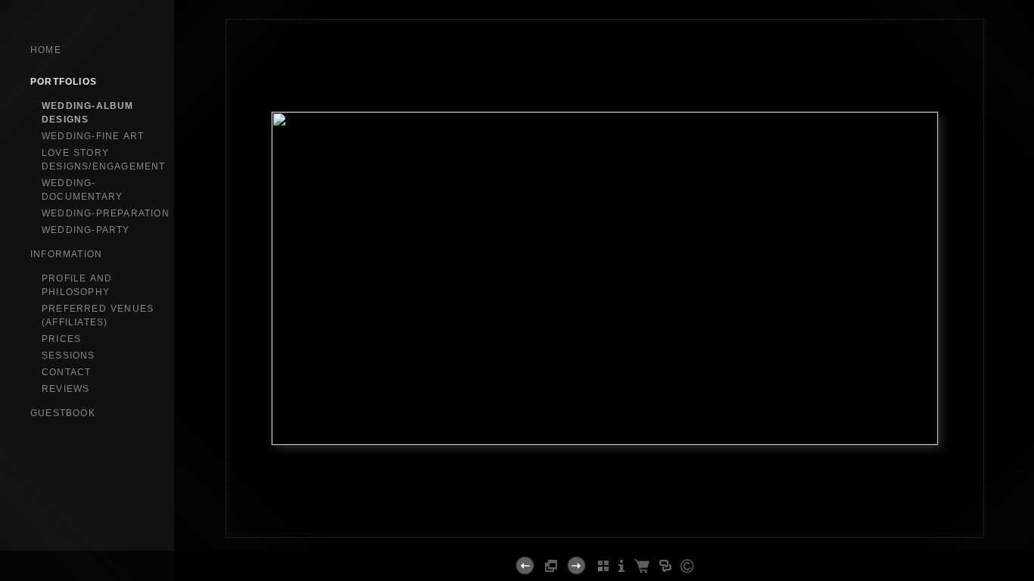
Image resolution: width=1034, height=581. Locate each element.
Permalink (605, 525)
